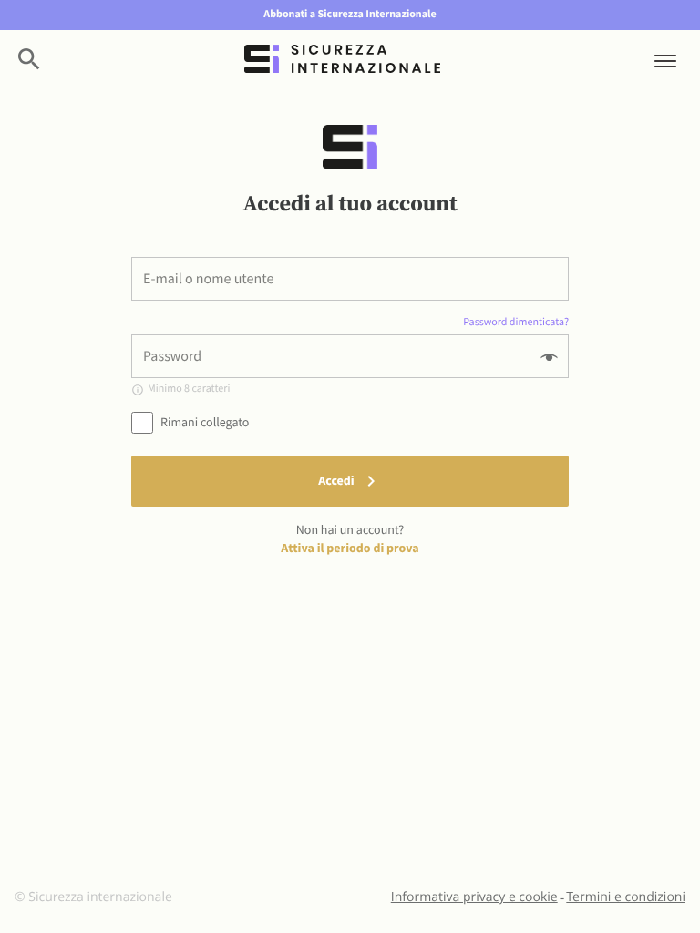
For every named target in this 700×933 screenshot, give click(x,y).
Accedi (336, 480)
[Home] (342, 59)
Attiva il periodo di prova (349, 547)
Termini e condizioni (625, 897)
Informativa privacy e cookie (474, 897)
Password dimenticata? (516, 322)
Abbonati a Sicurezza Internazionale (349, 14)
